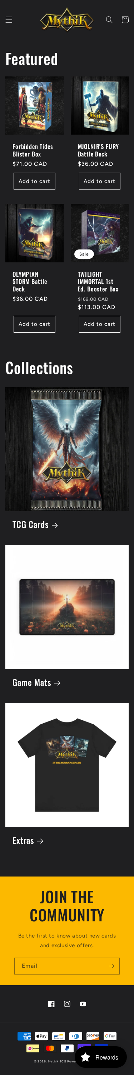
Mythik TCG (57, 1061)
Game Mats (32, 682)
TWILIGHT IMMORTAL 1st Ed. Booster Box (98, 282)
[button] (9, 20)
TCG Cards (31, 524)
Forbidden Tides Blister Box (33, 150)
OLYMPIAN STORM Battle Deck (30, 282)
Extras (23, 840)
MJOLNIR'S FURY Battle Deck (98, 150)
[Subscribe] (111, 966)
